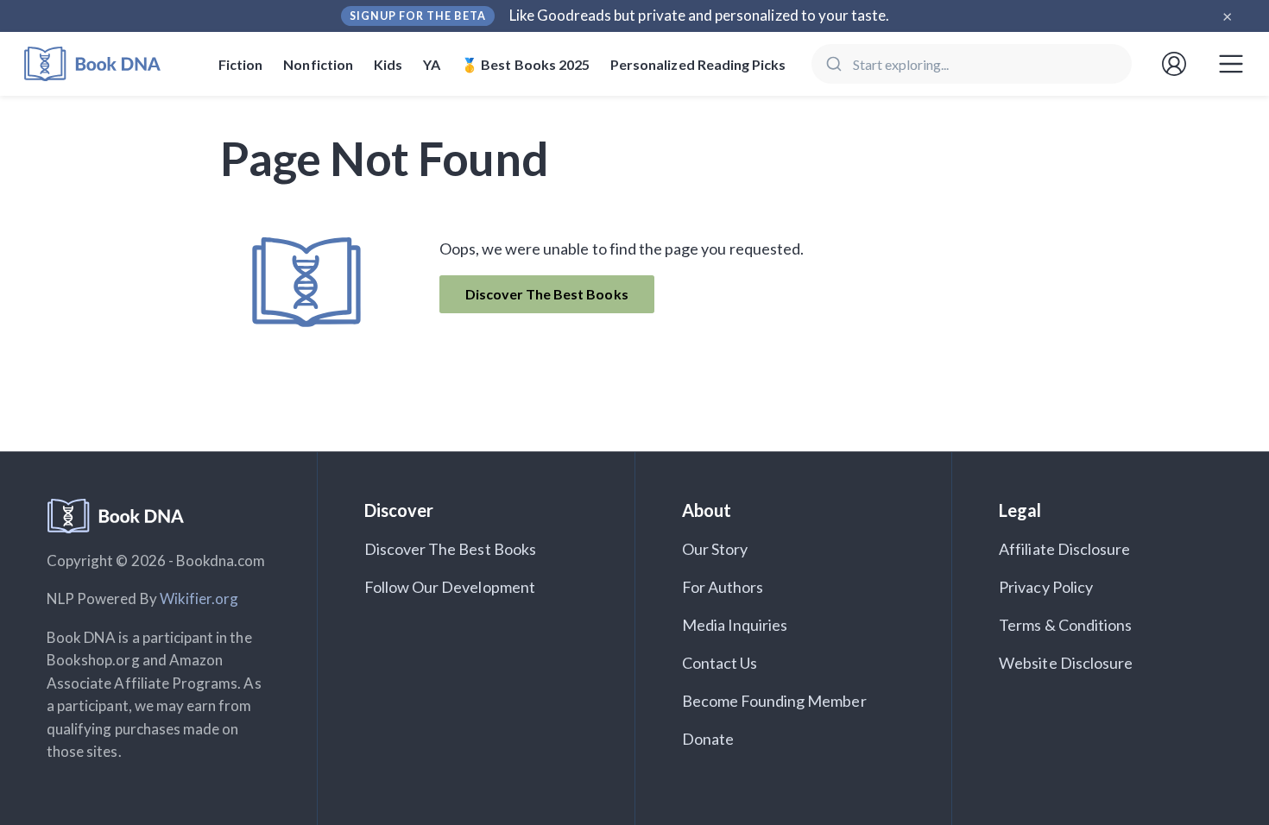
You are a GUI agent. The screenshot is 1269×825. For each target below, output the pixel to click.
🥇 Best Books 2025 (525, 64)
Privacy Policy (1046, 586)
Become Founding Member (774, 700)
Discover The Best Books (546, 294)
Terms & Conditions (1065, 624)
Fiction (240, 64)
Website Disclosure (1066, 662)
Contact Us (720, 662)
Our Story (715, 548)
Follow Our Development (449, 586)
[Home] (104, 64)
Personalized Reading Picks (698, 64)
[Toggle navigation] (1231, 64)
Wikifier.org (199, 598)
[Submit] (832, 64)
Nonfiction (318, 64)
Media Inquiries (735, 624)
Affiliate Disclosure (1064, 548)
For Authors (723, 586)
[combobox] (971, 64)
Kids (388, 64)
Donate (708, 738)
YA (431, 64)
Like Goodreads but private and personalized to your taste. (699, 15)
